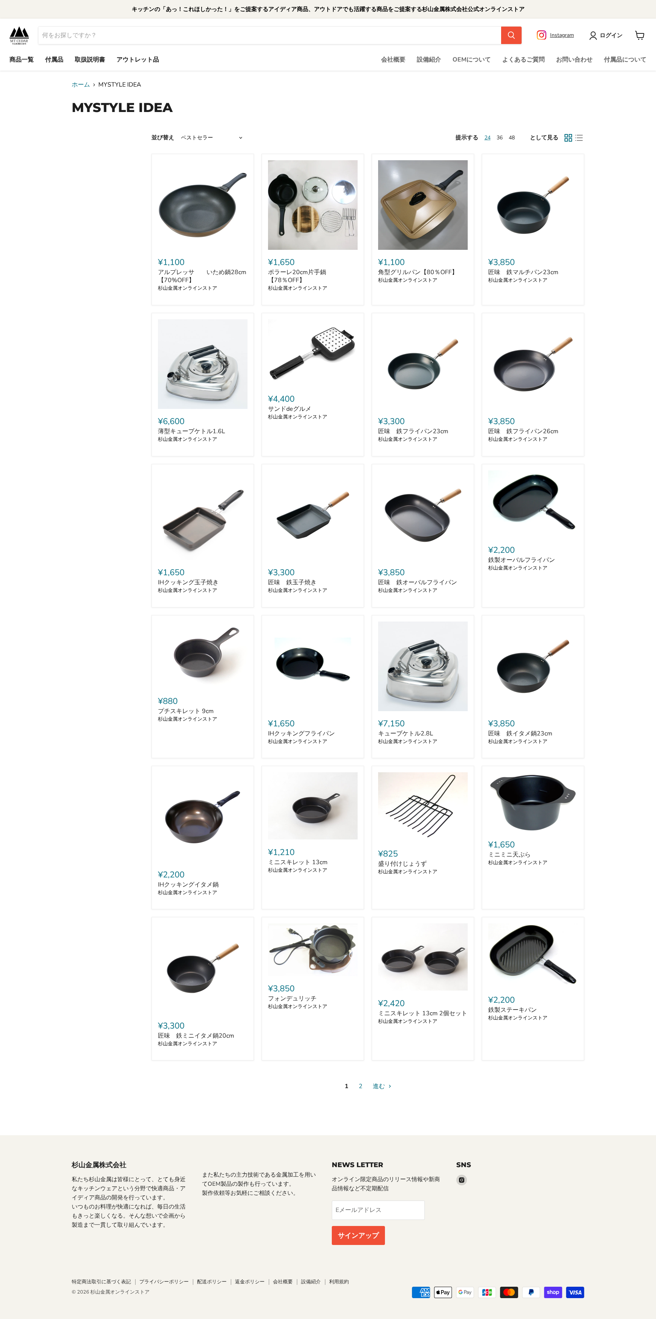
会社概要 (393, 59)
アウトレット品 (138, 59)
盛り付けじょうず (402, 864)
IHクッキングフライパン (301, 733)
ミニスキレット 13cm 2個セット (422, 1013)
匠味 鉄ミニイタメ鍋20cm (196, 1036)
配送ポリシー (212, 1281)
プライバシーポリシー (164, 1281)
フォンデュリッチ (292, 998)
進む (379, 1086)
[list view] (579, 138)
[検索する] (511, 35)
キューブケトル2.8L (405, 733)
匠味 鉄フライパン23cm (413, 431)
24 (487, 137)
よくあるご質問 (523, 59)
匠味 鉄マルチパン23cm (523, 272)
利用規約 (339, 1281)
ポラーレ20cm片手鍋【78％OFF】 (297, 276)
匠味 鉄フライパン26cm (523, 431)
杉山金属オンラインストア (187, 288)
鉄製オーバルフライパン (521, 560)
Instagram (562, 35)
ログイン (611, 35)
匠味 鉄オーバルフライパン (417, 582)
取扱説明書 (90, 59)
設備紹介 (429, 59)
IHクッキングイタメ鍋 (188, 884)
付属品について (625, 59)
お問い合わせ (574, 59)
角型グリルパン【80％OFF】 (418, 272)
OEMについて (472, 59)
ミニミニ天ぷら (509, 854)
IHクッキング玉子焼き (188, 582)
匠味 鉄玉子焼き (292, 582)
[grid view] (568, 138)
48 (512, 137)
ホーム (81, 84)
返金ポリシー (250, 1281)
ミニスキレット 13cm (298, 862)
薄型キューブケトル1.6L (191, 431)
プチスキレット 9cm (186, 711)
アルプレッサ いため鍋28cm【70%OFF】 (202, 276)
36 (500, 137)
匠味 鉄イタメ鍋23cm (520, 733)
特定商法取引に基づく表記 (101, 1281)
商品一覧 (21, 59)
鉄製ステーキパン (512, 1010)
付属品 (54, 59)
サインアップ (358, 1235)
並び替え (162, 137)
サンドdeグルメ (289, 409)
